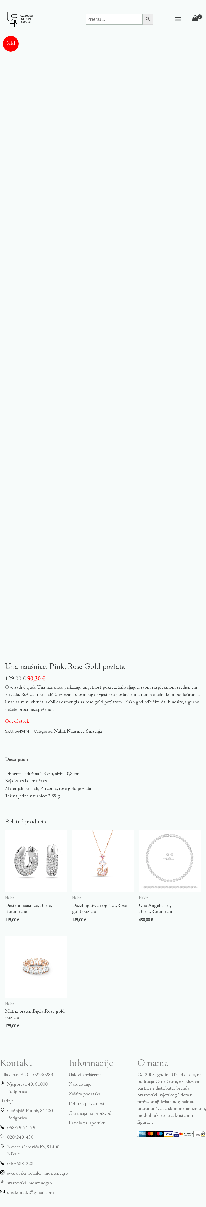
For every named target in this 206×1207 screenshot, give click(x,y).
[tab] (16, 760)
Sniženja (94, 731)
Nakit (59, 731)
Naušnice (75, 731)
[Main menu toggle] (178, 19)
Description (16, 759)
